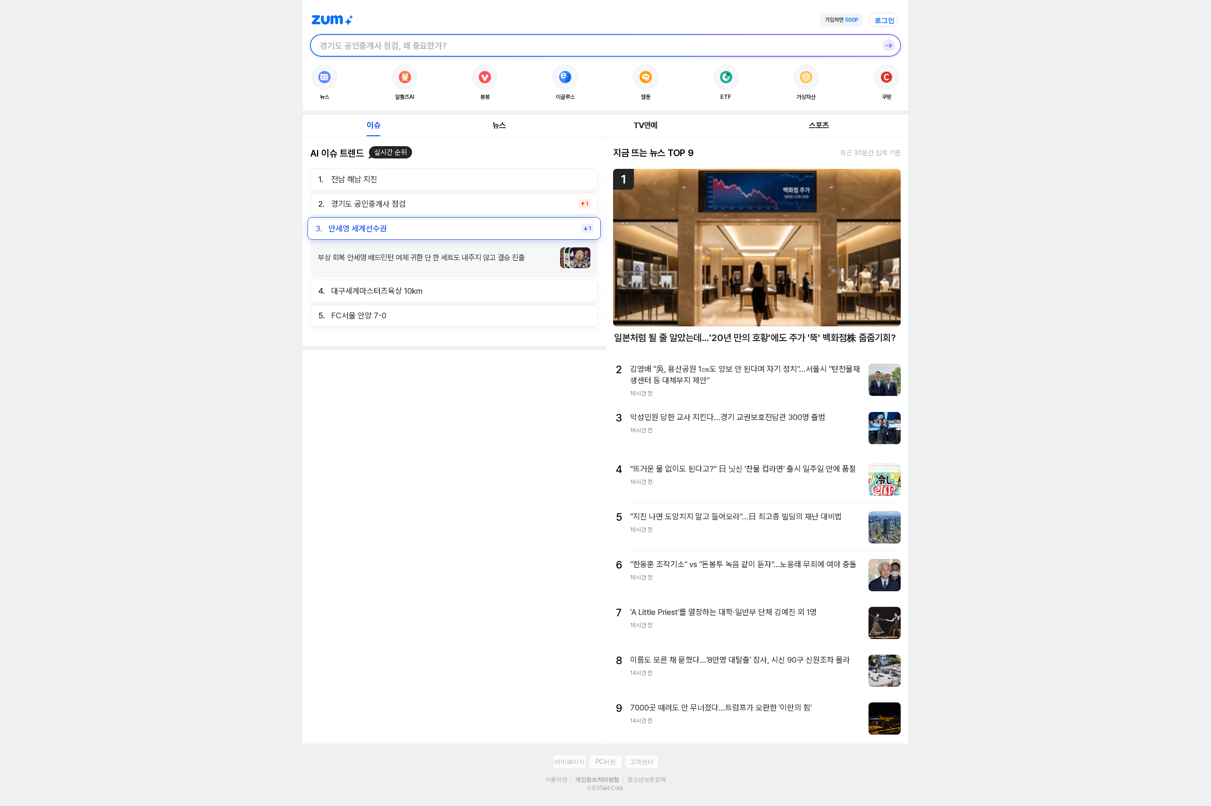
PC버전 (605, 761)
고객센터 (641, 761)
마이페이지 (569, 761)
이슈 (373, 125)
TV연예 (645, 125)
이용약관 (556, 779)
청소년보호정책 (646, 779)
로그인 (885, 20)
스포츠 (819, 125)
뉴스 (499, 125)
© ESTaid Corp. (605, 788)
